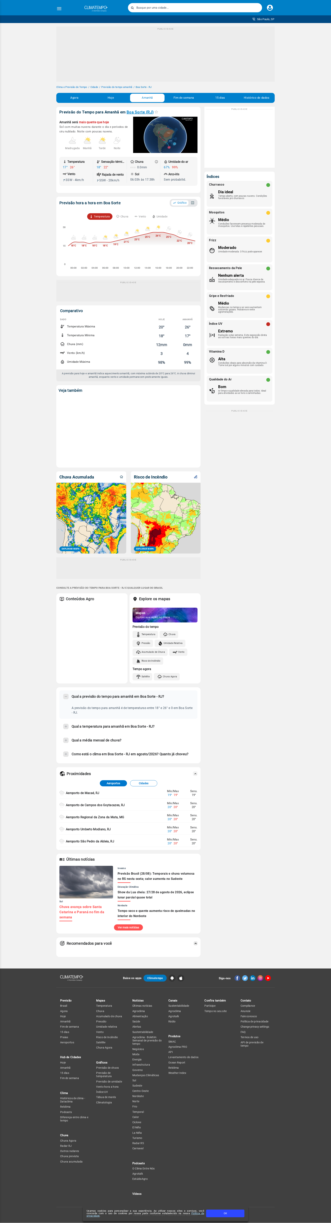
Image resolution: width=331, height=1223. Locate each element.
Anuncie (246, 1011)
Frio (134, 1106)
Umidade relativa (106, 1026)
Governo (137, 1070)
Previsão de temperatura (104, 1074)
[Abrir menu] (59, 9)
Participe (209, 1005)
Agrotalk (137, 1173)
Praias (64, 1037)
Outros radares (69, 1151)
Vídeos (137, 1194)
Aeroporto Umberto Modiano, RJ (88, 829)
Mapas (100, 1000)
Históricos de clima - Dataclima (72, 1100)
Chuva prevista (69, 1156)
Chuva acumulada (71, 1161)
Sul (134, 1080)
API (170, 1052)
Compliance (248, 1005)
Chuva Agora (170, 676)
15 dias (220, 97)
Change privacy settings (255, 1026)
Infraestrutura (141, 1064)
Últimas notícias (142, 1005)
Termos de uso (250, 1037)
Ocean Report (176, 1062)
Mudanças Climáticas (145, 1075)
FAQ (243, 1032)
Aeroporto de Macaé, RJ (82, 793)
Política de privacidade (255, 1021)
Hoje (111, 97)
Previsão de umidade (109, 1081)
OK (225, 1213)
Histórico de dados (256, 97)
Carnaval (137, 1148)
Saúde (136, 1021)
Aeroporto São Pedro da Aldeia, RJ (90, 841)
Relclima (65, 1106)
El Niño (136, 1127)
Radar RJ (66, 1145)
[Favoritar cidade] (156, 111)
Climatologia (104, 1102)
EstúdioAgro (140, 1178)
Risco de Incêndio (151, 660)
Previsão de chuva (107, 1067)
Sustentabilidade (142, 1032)
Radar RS (138, 1143)
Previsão (66, 1000)
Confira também (215, 1000)
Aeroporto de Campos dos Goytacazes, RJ (95, 805)
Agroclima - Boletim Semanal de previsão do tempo (147, 1040)
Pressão (146, 643)
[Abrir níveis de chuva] (156, 161)
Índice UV (102, 1091)
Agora (74, 97)
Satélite (146, 676)
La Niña (137, 1132)
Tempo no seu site (215, 1011)
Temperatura (148, 634)
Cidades (143, 783)
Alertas (136, 1026)
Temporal (138, 1111)
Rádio (172, 1021)
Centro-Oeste (140, 1090)
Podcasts (66, 1112)
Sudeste (137, 1085)
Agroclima (138, 1011)
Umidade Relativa (173, 643)
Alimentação (140, 1016)
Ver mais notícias (128, 927)
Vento (181, 652)
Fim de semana (184, 97)
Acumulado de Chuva (153, 652)
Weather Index (177, 1072)
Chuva (172, 634)
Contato (246, 1000)
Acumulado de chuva (109, 1016)
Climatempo (155, 978)
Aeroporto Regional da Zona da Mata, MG (95, 817)
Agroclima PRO (177, 1046)
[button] (263, 19)
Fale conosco (249, 1016)
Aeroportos (113, 783)
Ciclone (136, 1122)
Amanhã (147, 97)
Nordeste (138, 1096)
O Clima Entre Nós (143, 1168)
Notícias (138, 1000)
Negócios (138, 1049)
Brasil (63, 1005)
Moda (135, 1054)
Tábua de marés (106, 1097)
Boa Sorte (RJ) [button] (140, 112)
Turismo (137, 1138)
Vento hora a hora (107, 1086)
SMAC (172, 1041)
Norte (135, 1101)
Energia (137, 1059)
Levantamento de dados (183, 1057)
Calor (135, 1117)
